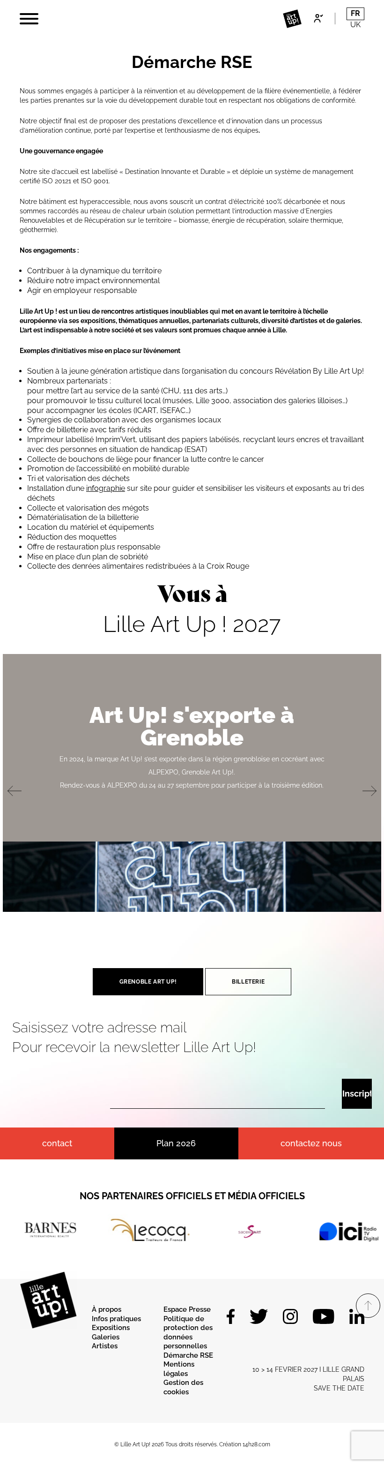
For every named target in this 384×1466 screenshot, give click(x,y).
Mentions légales (178, 1369)
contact (57, 1143)
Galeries (105, 1337)
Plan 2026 (176, 1143)
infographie (105, 488)
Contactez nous (311, 1143)
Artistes (105, 1346)
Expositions (111, 1327)
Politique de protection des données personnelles (188, 1333)
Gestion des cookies (183, 1387)
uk (355, 24)
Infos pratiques (116, 1319)
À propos (106, 1309)
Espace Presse (187, 1309)
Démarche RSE (188, 1355)
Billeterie (248, 981)
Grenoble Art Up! (148, 981)
